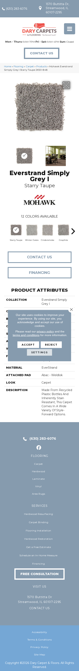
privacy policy (45, 331)
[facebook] (39, 447)
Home (7, 66)
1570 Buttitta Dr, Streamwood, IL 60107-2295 (57, 8)
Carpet (30, 66)
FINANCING (39, 272)
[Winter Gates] (32, 230)
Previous (6, 154)
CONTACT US (39, 608)
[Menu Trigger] (69, 28)
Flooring (18, 66)
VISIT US (39, 586)
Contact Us (39, 257)
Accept (28, 344)
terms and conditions (26, 335)
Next (73, 154)
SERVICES (40, 506)
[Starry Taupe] (16, 230)
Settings (39, 352)
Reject (51, 344)
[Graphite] (63, 230)
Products (41, 66)
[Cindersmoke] (48, 230)
